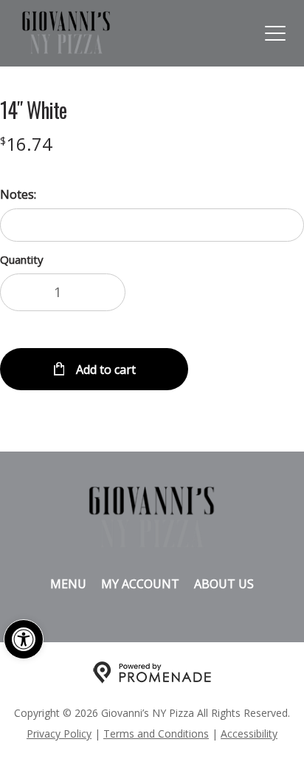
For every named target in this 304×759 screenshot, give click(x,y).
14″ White (33, 110)
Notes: (18, 194)
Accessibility (249, 733)
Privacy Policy (59, 733)
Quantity (22, 259)
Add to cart (104, 369)
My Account (140, 584)
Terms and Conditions (156, 733)
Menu (68, 584)
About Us (224, 584)
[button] (24, 639)
